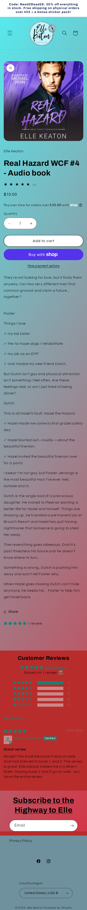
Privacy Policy (20, 841)
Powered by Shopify (58, 908)
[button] (9, 33)
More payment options (44, 266)
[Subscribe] (72, 825)
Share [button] (13, 611)
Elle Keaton (35, 908)
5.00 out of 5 (56, 667)
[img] (15, 731)
